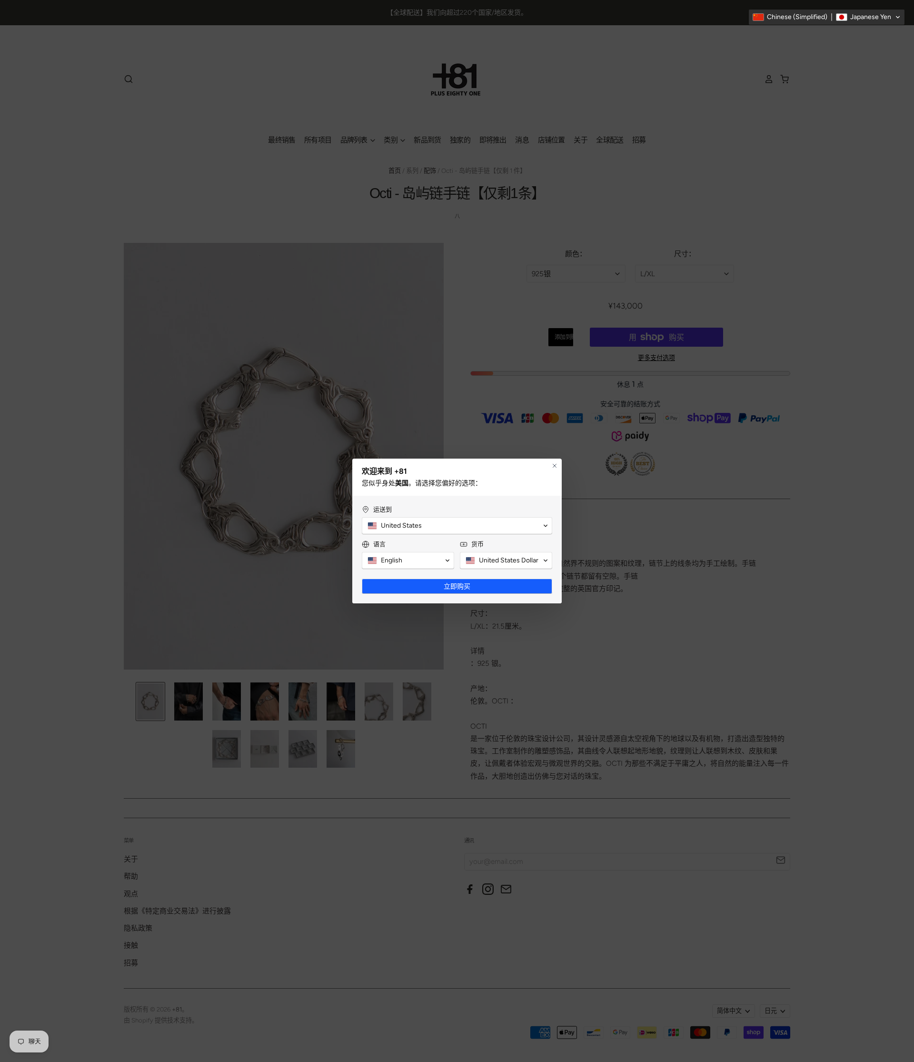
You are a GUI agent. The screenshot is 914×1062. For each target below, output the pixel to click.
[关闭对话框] (554, 466)
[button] (826, 17)
